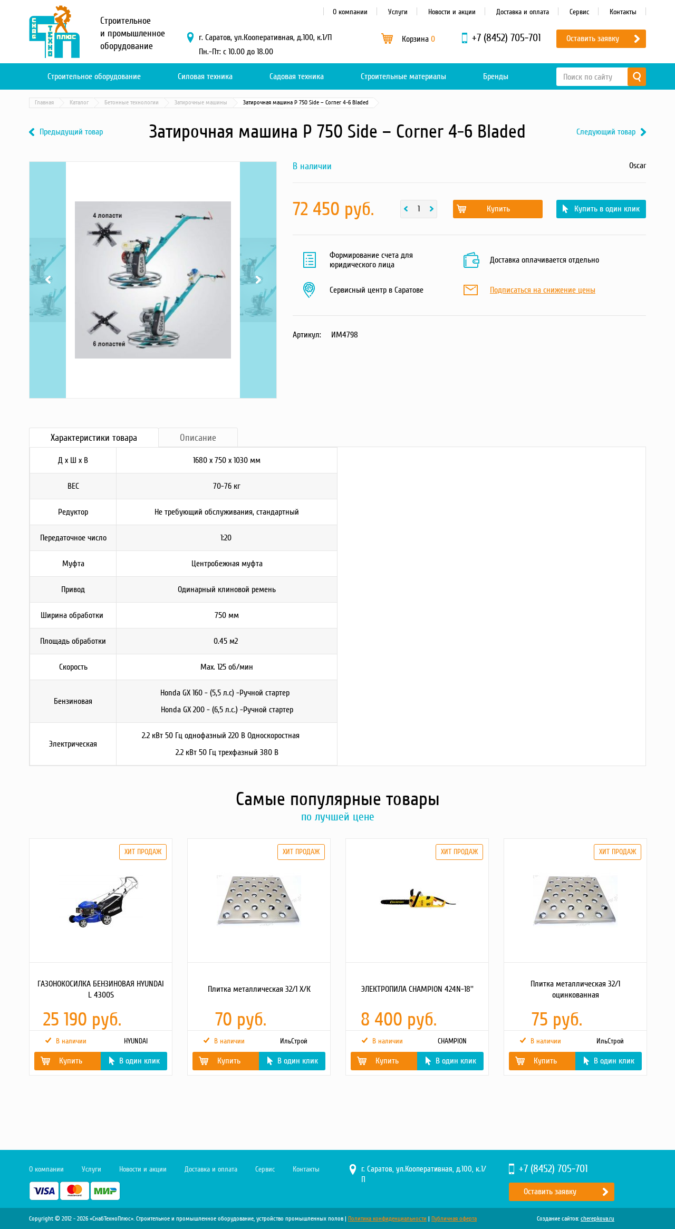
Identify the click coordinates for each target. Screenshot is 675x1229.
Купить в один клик (607, 209)
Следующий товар (605, 132)
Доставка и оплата (522, 11)
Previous (48, 192)
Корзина (418, 39)
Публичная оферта (454, 1219)
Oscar (637, 165)
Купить (498, 209)
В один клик (139, 1061)
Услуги (398, 11)
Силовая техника (205, 76)
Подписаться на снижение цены (542, 290)
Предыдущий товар (71, 132)
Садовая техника (296, 76)
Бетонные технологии (131, 103)
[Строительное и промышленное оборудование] (54, 31)
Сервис (579, 11)
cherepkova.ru (597, 1219)
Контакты (623, 11)
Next (258, 192)
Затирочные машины (201, 103)
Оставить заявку (592, 38)
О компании (350, 11)
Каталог (79, 103)
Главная (44, 103)
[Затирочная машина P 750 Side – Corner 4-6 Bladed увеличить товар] (153, 280)
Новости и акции (452, 11)
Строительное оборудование (94, 76)
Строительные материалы (403, 76)
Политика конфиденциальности (387, 1219)
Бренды (495, 76)
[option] (100, 957)
